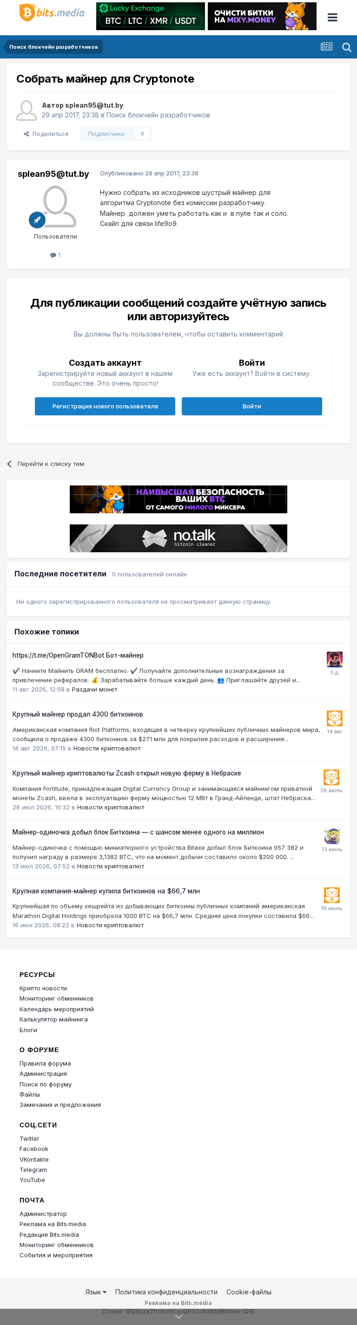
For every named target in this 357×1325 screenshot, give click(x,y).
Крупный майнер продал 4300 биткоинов (78, 714)
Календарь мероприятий (57, 1009)
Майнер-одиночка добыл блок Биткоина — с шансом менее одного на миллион (138, 832)
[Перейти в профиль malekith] (335, 659)
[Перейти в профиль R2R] (332, 836)
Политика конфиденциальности (166, 1292)
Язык (94, 1292)
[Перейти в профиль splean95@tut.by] (26, 110)
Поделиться (48, 133)
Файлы (30, 1094)
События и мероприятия (56, 1255)
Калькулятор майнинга (54, 1019)
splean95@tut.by (94, 105)
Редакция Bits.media (49, 1234)
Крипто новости (43, 988)
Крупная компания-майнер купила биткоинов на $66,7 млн (106, 891)
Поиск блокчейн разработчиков (158, 115)
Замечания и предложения (60, 1104)
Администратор (43, 1213)
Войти (252, 406)
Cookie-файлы (248, 1292)
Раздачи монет (94, 689)
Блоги (28, 1030)
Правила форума (45, 1063)
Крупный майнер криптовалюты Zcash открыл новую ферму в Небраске (127, 773)
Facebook (34, 1148)
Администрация (43, 1073)
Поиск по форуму (46, 1084)
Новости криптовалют (106, 748)
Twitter (30, 1138)
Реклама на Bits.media (53, 1224)
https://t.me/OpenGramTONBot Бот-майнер (78, 655)
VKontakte (34, 1159)
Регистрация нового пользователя (105, 406)
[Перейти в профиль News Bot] (335, 718)
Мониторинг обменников (57, 998)
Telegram (33, 1169)
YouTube (32, 1179)
